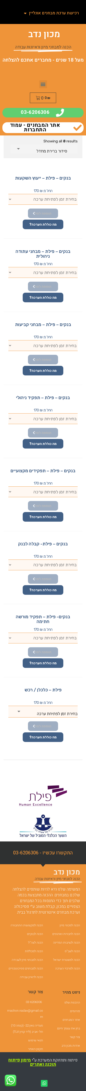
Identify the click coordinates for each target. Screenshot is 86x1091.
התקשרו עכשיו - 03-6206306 (43, 852)
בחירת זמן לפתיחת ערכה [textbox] (57, 713)
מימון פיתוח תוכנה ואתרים (32, 1062)
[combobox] (44, 148)
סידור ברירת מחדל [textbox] (52, 151)
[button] (43, 84)
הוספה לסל (43, 213)
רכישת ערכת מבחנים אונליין (54, 13)
